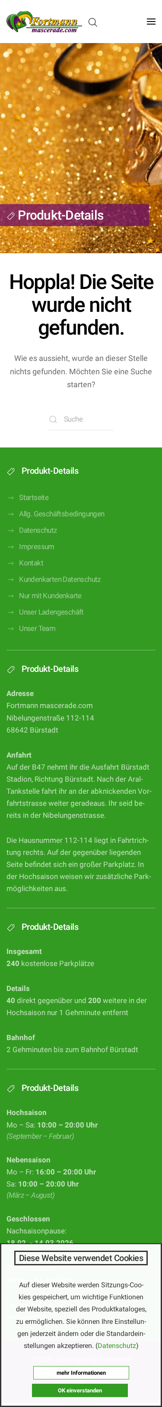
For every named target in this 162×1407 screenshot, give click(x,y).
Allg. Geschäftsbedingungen (61, 514)
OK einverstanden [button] (80, 1390)
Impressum (36, 547)
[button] (151, 21)
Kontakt (31, 563)
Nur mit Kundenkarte (50, 596)
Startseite (33, 498)
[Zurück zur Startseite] (44, 21)
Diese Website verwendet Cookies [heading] (81, 1258)
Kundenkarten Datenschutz (60, 579)
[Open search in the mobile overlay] (93, 21)
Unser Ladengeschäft (51, 612)
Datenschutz (38, 530)
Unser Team (37, 628)
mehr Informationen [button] (81, 1373)
